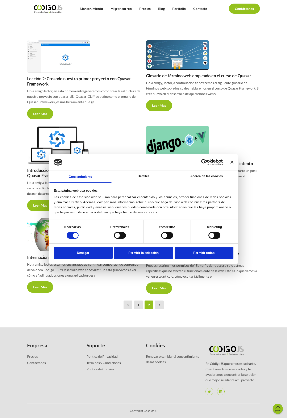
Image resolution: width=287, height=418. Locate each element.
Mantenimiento (91, 9)
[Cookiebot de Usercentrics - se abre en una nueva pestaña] (204, 162)
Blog (161, 9)
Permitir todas (203, 252)
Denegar (83, 252)
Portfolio (179, 9)
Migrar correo (121, 9)
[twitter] (209, 391)
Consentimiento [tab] (80, 176)
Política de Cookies (100, 369)
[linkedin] (221, 391)
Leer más (40, 114)
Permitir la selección (143, 252)
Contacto (200, 9)
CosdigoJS (150, 411)
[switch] (120, 235)
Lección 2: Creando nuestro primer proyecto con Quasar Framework (79, 81)
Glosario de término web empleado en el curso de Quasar (198, 75)
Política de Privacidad (102, 356)
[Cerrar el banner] (231, 162)
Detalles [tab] (144, 176)
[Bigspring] (232, 350)
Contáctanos (244, 9)
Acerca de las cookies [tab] (206, 176)
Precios (145, 9)
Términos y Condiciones (104, 363)
